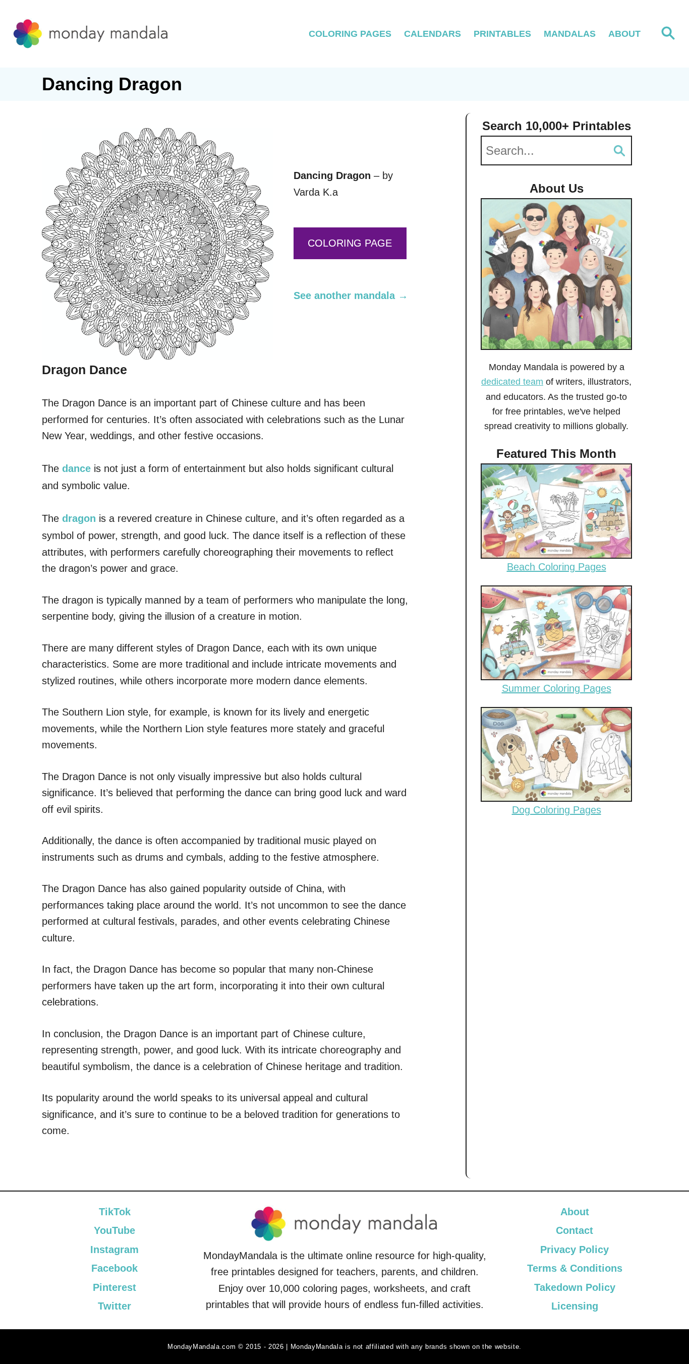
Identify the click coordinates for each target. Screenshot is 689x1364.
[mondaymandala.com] (90, 33)
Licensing (574, 1306)
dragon (79, 518)
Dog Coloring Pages (556, 809)
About (574, 1211)
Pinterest (114, 1287)
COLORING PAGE (350, 243)
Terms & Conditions (574, 1268)
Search (619, 150)
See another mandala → (351, 295)
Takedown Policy (574, 1287)
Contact (574, 1230)
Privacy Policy (574, 1249)
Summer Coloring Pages (556, 688)
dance (76, 468)
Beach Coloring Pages (556, 566)
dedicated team (512, 382)
